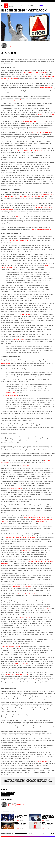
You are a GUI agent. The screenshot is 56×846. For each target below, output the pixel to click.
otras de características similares (41, 229)
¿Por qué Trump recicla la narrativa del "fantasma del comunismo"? (48, 825)
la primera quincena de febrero (41, 132)
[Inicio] (8, 5)
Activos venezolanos (10, 792)
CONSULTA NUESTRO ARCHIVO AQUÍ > (7, 833)
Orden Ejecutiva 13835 (45, 87)
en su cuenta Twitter (32, 680)
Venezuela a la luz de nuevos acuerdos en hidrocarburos (20, 825)
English (41, 5)
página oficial (41, 521)
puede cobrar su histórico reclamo (18, 240)
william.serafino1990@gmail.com (17, 804)
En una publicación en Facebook (10, 646)
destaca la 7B (19, 216)
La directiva (47, 608)
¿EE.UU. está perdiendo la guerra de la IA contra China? (20, 817)
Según (5, 363)
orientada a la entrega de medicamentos (16, 674)
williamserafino (13, 805)
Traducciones (30, 5)
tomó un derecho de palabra (22, 663)
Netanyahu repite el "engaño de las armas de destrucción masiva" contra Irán (48, 817)
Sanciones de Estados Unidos (7, 794)
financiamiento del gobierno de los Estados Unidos (20, 537)
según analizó (17, 100)
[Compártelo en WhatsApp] (9, 53)
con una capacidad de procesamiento (35, 72)
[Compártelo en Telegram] (12, 53)
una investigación (26, 550)
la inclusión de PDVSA (45, 194)
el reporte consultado (15, 488)
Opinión (3, 792)
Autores (20, 5)
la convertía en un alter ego (46, 114)
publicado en (20, 339)
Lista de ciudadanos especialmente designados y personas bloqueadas (23, 196)
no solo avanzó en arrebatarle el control (34, 121)
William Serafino (12, 44)
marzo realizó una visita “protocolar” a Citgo (30, 150)
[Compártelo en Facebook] (2, 53)
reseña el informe (10, 392)
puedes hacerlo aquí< (11, 782)
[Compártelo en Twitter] (6, 53)
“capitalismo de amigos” (42, 761)
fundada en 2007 (25, 617)
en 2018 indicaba (25, 314)
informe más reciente (12, 395)
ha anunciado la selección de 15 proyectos (30, 594)
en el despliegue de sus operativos (21, 586)
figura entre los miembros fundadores (35, 517)
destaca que (25, 465)
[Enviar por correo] (15, 53)
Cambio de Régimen (5, 795)
